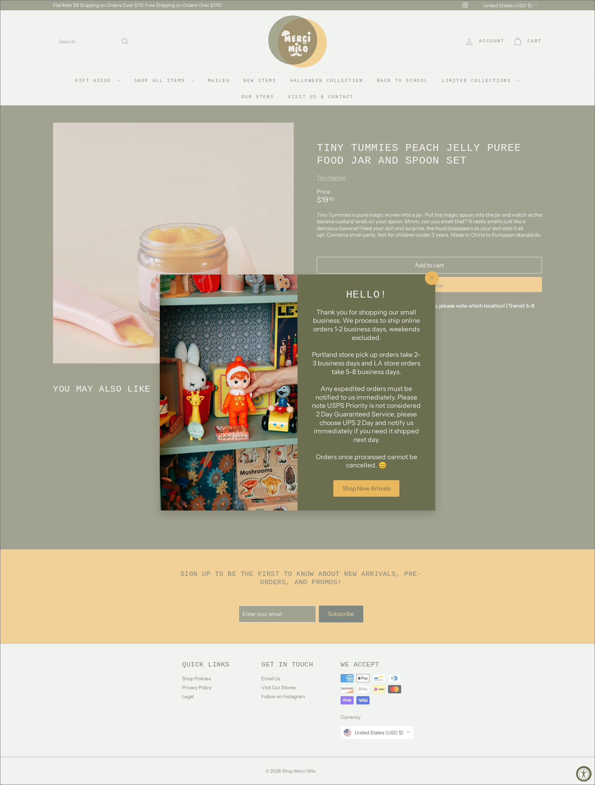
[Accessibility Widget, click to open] (584, 774)
